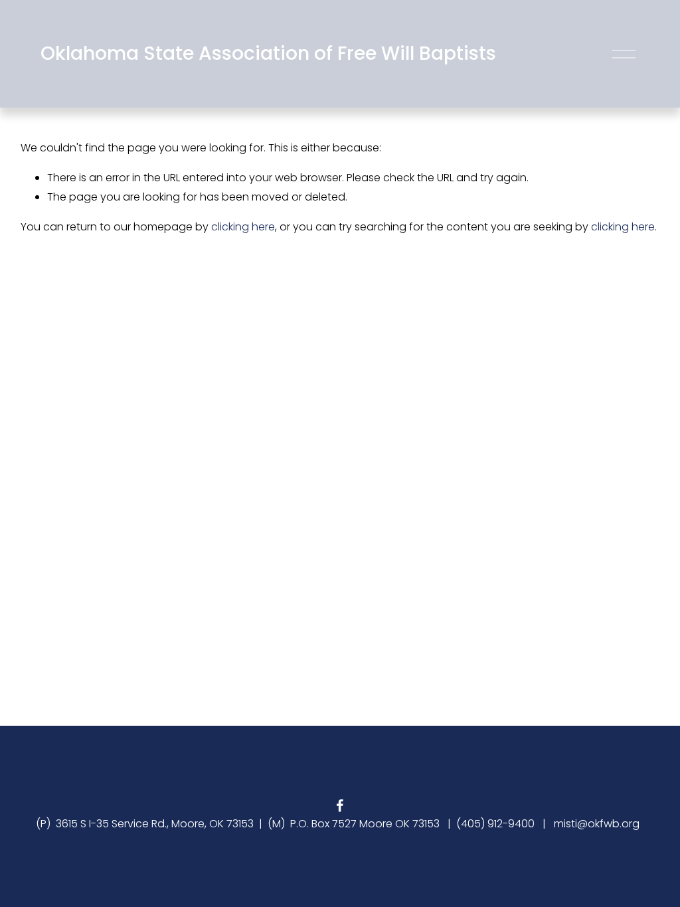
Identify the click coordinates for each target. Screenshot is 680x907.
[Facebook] (340, 805)
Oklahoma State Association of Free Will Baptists (268, 53)
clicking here (243, 226)
